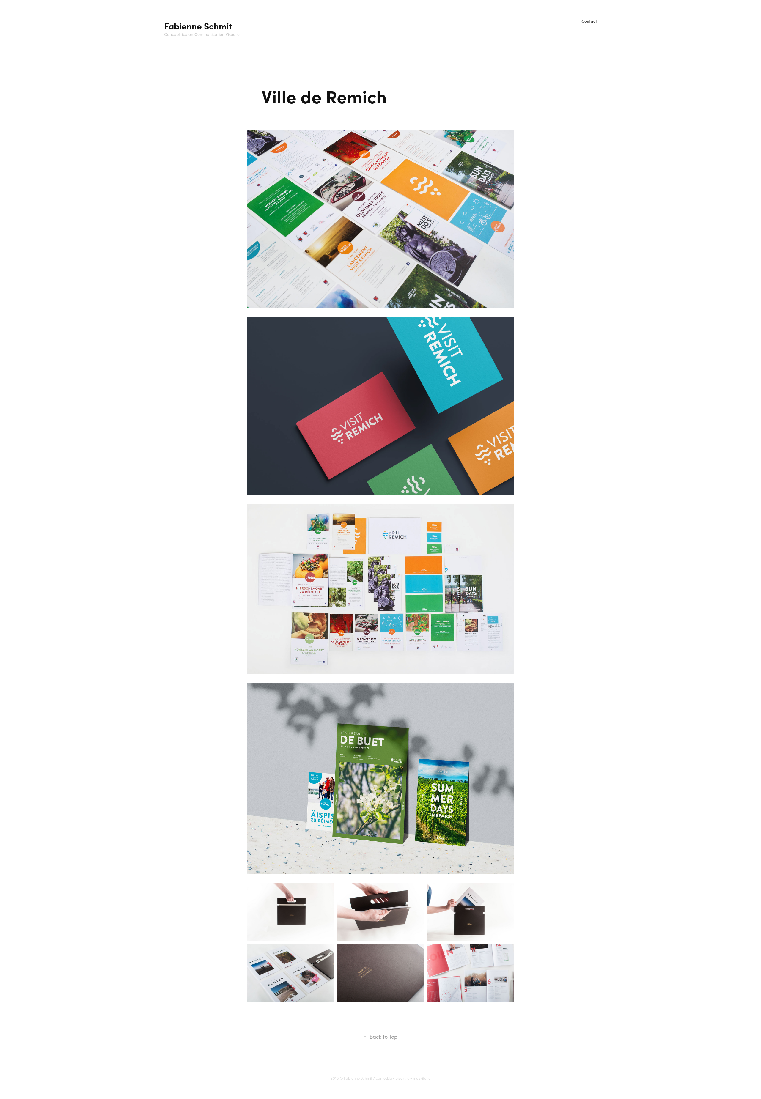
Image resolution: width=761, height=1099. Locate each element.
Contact (589, 21)
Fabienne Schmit (198, 25)
